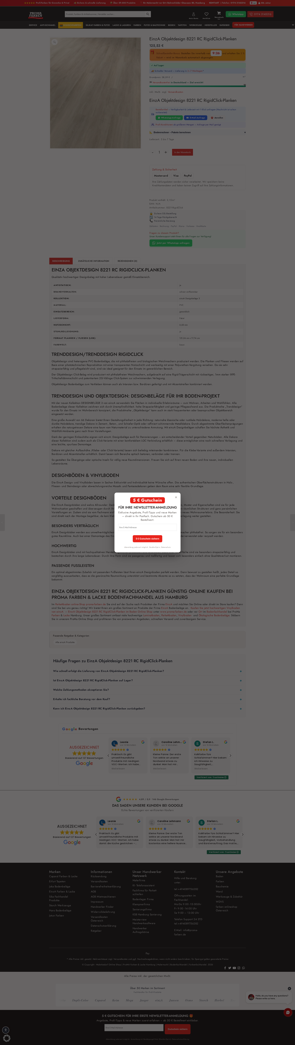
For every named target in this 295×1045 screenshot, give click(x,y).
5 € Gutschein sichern (147, 538)
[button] (7, 1038)
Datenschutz (166, 547)
